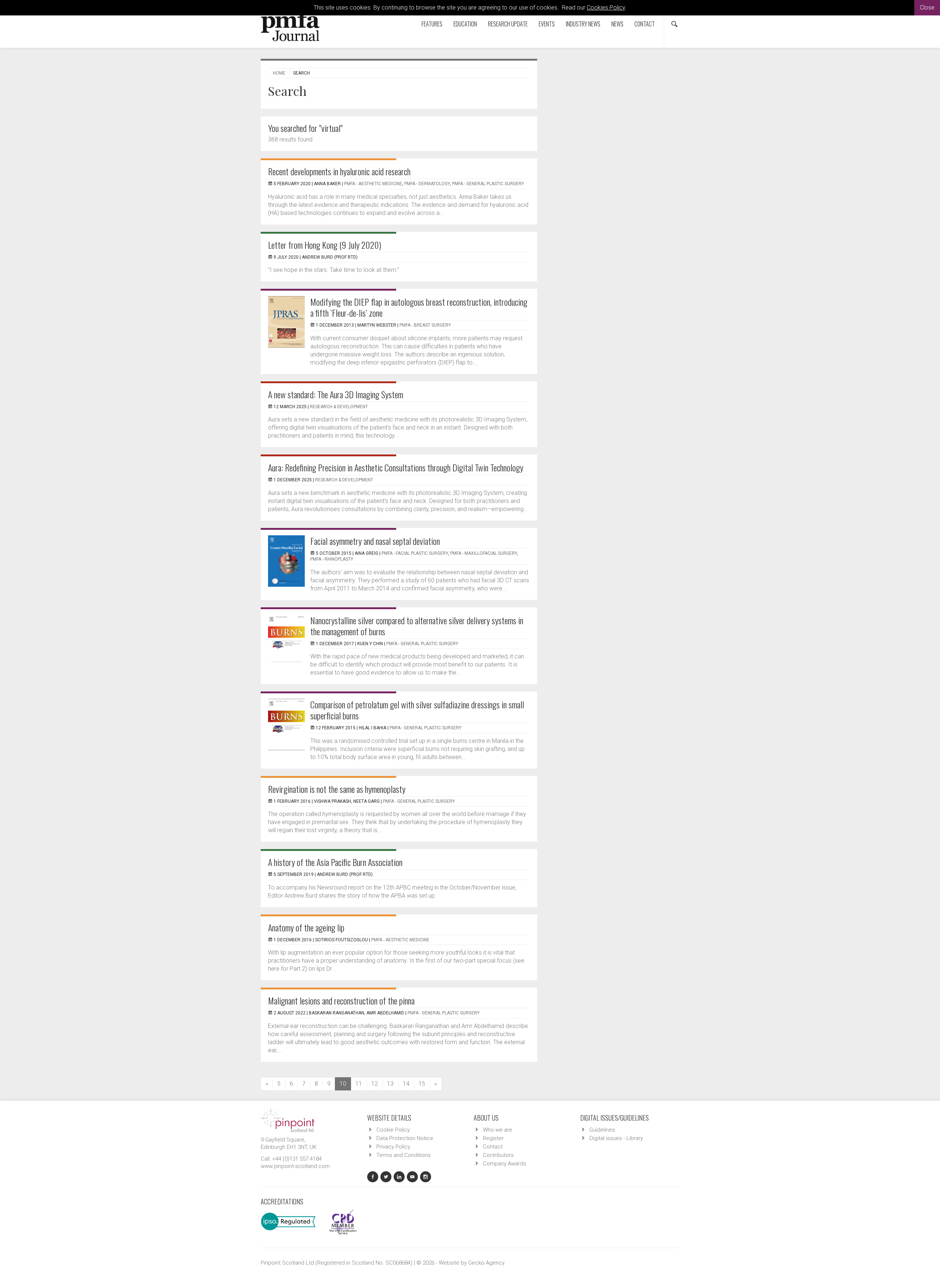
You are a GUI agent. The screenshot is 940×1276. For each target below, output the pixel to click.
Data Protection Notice (404, 1138)
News (617, 23)
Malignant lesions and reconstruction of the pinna (341, 1000)
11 (358, 1083)
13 (390, 1083)
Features (432, 23)
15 (422, 1083)
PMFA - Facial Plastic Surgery (415, 553)
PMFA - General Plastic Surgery (488, 183)
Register (493, 1138)
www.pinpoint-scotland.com (295, 1166)
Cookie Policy (393, 1129)
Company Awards (504, 1163)
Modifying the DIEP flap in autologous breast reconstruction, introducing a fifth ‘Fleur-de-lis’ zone (418, 307)
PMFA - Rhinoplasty (331, 559)
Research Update (508, 23)
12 (374, 1083)
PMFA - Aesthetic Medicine (373, 183)
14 (406, 1083)
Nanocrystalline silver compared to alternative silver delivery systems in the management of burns (416, 626)
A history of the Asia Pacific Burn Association (335, 862)
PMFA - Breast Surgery (425, 325)
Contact (644, 23)
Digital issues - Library (616, 1138)
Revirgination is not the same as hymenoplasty (336, 788)
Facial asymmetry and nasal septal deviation (375, 540)
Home (279, 73)
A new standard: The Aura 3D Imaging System (335, 394)
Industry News (583, 23)
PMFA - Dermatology (427, 183)
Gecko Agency (486, 1262)
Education (465, 23)
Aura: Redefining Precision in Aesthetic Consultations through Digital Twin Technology (395, 467)
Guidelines (602, 1129)
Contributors (498, 1155)
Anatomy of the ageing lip (306, 927)
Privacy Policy (393, 1146)
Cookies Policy (606, 7)
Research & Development (339, 406)
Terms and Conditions (403, 1155)
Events (547, 23)
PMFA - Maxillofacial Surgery (483, 553)
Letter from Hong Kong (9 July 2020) (324, 244)
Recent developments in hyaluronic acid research (339, 171)
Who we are (497, 1129)
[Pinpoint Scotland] (287, 1119)
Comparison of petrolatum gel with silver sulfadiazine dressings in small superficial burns (417, 710)
